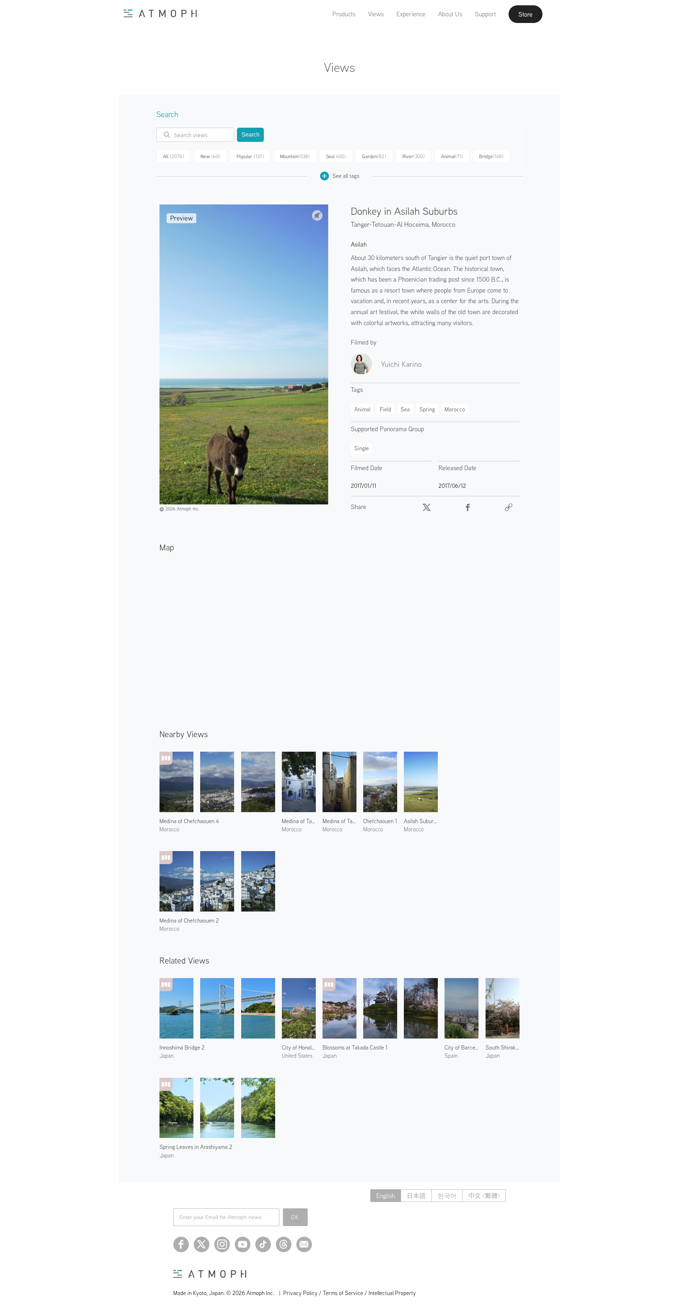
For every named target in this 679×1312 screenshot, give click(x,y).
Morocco (443, 224)
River (413, 156)
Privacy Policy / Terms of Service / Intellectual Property (349, 1292)
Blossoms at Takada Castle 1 (355, 1047)
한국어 (447, 1196)
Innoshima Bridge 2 (182, 1047)
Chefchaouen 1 (380, 821)
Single (361, 448)
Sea (336, 156)
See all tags (345, 175)
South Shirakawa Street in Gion (503, 1047)
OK (295, 1217)
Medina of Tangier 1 (299, 821)
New (210, 156)
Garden (374, 156)
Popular (250, 156)
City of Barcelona (461, 1047)
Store (525, 14)
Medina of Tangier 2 (339, 821)
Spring (427, 409)
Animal (452, 156)
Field (385, 409)
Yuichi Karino (401, 364)
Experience (410, 14)
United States (297, 1055)
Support (485, 14)
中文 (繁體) (484, 1196)
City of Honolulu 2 (299, 1047)
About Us (450, 14)
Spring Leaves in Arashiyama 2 (195, 1146)
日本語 (416, 1196)
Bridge (491, 156)
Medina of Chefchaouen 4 (189, 821)
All (173, 156)
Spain (451, 1055)
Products (343, 14)
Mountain (295, 156)
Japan (166, 1055)
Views (376, 14)
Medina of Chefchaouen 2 (189, 920)
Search (251, 135)
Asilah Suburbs (421, 821)
